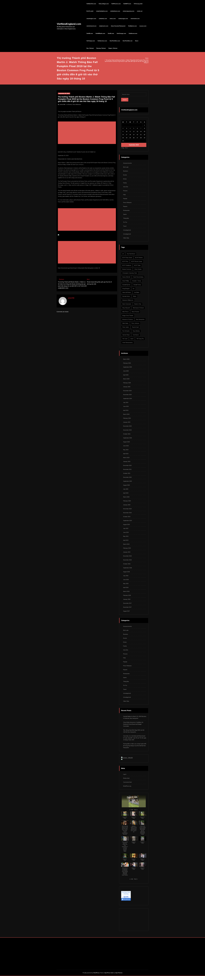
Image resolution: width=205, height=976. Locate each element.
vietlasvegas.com (123, 18)
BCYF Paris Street (127, 257)
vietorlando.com (135, 18)
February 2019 (127, 548)
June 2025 (126, 371)
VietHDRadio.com (100, 33)
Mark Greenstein (126, 304)
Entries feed (126, 778)
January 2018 (126, 599)
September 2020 (127, 481)
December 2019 (127, 508)
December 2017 (127, 603)
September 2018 (127, 567)
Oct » (126, 148)
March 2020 (126, 497)
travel (131, 338)
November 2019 (127, 512)
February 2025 (127, 382)
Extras (125, 179)
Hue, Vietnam (90, 48)
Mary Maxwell (126, 307)
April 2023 (125, 453)
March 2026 (126, 359)
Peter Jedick (125, 327)
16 (123, 134)
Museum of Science (127, 319)
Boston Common (126, 269)
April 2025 (125, 375)
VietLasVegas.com (104, 3)
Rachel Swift (135, 327)
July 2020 (125, 489)
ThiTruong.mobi (138, 3)
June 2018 (126, 579)
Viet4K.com (111, 33)
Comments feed (127, 782)
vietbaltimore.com (115, 11)
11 (130, 131)
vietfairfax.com (103, 18)
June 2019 (126, 532)
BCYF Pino (125, 261)
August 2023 (126, 441)
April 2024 (125, 410)
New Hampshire (140, 319)
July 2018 (125, 575)
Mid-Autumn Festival (138, 307)
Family (125, 182)
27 (137, 137)
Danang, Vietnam (101, 48)
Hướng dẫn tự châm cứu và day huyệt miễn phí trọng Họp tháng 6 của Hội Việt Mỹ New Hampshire (134, 745)
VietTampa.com (90, 40)
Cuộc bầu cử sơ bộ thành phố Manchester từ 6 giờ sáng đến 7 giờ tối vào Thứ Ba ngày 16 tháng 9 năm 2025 (134, 737)
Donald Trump (137, 284)
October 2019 (126, 516)
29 (144, 137)
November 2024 (127, 394)
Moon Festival (135, 311)
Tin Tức (125, 222)
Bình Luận (125, 167)
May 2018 (125, 583)
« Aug (122, 148)
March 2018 (126, 591)
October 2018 (126, 564)
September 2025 (127, 367)
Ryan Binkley (136, 331)
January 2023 (126, 461)
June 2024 (126, 406)
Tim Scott (124, 338)
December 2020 (127, 477)
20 (137, 134)
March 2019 (126, 544)
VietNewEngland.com (69, 24)
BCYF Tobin (137, 265)
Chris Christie (137, 269)
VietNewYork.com (91, 3)
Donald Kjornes (126, 284)
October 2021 (126, 473)
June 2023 (126, 445)
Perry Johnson (135, 323)
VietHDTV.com (127, 3)
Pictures (125, 190)
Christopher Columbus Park (129, 273)
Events (70, 104)
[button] (135, 810)
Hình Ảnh (125, 186)
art (123, 253)
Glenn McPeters (126, 292)
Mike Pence (125, 311)
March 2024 (126, 414)
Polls (124, 194)
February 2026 (127, 363)
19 (133, 134)
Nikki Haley (125, 323)
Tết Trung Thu (140, 338)
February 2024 (127, 418)
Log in (124, 774)
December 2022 (127, 465)
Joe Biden (136, 292)
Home (146, 58)
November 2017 (127, 607)
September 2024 (127, 398)
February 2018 (127, 595)
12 (133, 131)
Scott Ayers (136, 334)
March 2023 (126, 457)
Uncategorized (127, 230)
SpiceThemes (118, 972)
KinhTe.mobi (89, 11)
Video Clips (126, 238)
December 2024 (127, 390)
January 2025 (126, 386)
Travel (124, 226)
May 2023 (125, 449)
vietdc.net (139, 11)
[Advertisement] (87, 132)
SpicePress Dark (108, 972)
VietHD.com (89, 33)
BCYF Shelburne (126, 265)
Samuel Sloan (126, 334)
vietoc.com (113, 18)
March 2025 (126, 379)
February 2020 (127, 501)
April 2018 (125, 587)
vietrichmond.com (91, 26)
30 (123, 141)
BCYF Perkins (139, 257)
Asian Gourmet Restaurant (118, 26)
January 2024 (126, 422)
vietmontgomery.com (128, 11)
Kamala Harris (126, 296)
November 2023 (127, 430)
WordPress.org (127, 786)
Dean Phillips (125, 280)
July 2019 (125, 528)
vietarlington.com (91, 18)
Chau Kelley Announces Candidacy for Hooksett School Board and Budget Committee (133, 724)
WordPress (96, 972)
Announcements (127, 163)
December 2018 (127, 556)
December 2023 (127, 426)
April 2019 (125, 540)
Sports (125, 214)
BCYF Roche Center (136, 261)
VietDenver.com (133, 33)
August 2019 (126, 524)
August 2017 (126, 611)
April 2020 (125, 493)
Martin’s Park (137, 304)
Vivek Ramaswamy (127, 342)
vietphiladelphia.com (102, 11)
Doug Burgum (126, 288)
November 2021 (127, 469)
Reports (125, 206)
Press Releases (77, 104)
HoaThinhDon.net (127, 40)
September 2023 (127, 438)
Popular (125, 198)
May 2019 (125, 536)
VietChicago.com (121, 33)
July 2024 (125, 402)
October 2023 (126, 434)
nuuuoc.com (142, 26)
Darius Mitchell (126, 277)
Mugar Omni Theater (127, 315)
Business (125, 171)
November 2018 (127, 560)
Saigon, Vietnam (112, 48)
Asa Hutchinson (131, 253)
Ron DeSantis (126, 331)
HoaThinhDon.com (115, 40)
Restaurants (126, 210)
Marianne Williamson (127, 300)
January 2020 (126, 504)
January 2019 (126, 552)
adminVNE (62, 104)
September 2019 (127, 520)
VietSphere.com (132, 26)
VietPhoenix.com (116, 3)
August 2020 (126, 485)
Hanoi (136, 40)
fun (133, 288)
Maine (134, 296)
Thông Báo (126, 218)
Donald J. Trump (136, 280)
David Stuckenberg (138, 277)
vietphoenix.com (103, 26)
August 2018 (126, 571)
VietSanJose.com (102, 40)
